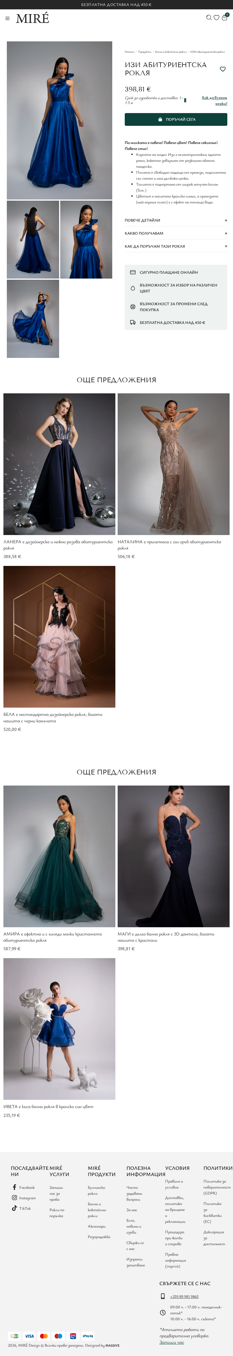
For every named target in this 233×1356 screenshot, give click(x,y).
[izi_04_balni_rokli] (33, 319)
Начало (129, 51)
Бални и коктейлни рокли (170, 51)
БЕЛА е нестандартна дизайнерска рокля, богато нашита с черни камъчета (52, 717)
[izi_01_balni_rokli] (59, 120)
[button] (176, 220)
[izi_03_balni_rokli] (86, 240)
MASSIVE (112, 1345)
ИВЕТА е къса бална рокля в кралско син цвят (48, 1106)
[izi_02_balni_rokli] (33, 240)
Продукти (144, 51)
